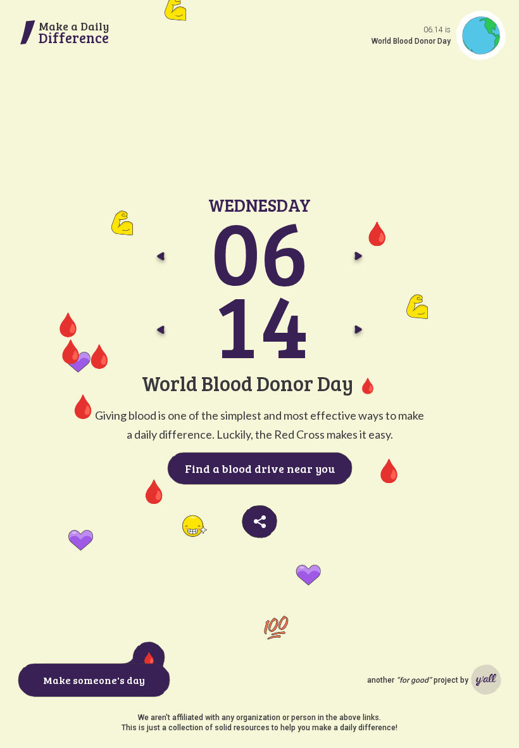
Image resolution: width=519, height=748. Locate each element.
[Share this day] (259, 521)
